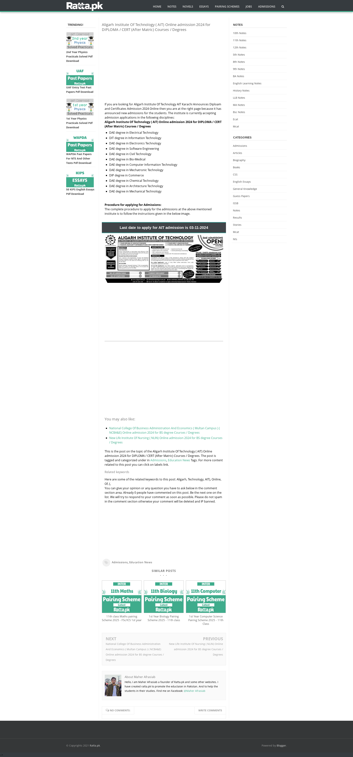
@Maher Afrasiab (194, 691)
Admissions (158, 460)
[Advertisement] (164, 60)
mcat (236, 126)
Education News (179, 460)
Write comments (210, 710)
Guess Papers (241, 196)
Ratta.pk (95, 745)
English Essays (242, 181)
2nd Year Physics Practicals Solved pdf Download (79, 56)
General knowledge (245, 189)
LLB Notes (239, 97)
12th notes (239, 47)
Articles (237, 153)
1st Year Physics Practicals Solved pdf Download (79, 123)
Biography (239, 160)
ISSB (235, 203)
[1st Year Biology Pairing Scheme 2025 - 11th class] (163, 612)
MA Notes (239, 105)
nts (235, 239)
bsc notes (239, 112)
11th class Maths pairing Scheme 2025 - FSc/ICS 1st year (122, 618)
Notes (236, 210)
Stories (237, 224)
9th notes (239, 69)
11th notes (239, 40)
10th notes (239, 33)
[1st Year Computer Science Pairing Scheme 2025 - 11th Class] (206, 612)
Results (237, 217)
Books (236, 167)
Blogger (281, 745)
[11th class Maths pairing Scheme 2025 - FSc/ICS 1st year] (122, 612)
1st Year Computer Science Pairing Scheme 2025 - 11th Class (205, 620)
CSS (235, 174)
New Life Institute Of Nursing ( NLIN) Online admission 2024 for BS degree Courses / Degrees (196, 649)
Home (157, 6)
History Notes (241, 90)
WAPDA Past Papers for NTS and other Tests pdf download (79, 158)
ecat (235, 119)
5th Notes (239, 54)
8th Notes (239, 62)
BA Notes (238, 76)
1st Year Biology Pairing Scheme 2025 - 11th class (164, 618)
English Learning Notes (247, 83)
